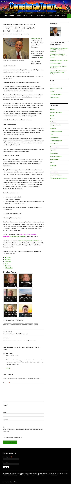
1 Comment (26, 34)
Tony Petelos (29, 324)
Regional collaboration (56, 156)
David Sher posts (54, 137)
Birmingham (8, 324)
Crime (51, 134)
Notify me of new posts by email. (13, 437)
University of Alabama (56, 175)
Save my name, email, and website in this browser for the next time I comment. (23, 430)
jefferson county (18, 324)
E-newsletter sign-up (28, 15)
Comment (6, 383)
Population (53, 150)
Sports (52, 162)
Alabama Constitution (56, 112)
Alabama (52, 109)
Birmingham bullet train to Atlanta (59, 60)
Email (5, 412)
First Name (5, 462)
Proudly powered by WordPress (10, 482)
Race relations (54, 153)
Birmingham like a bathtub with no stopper (15, 332)
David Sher (17, 34)
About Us (18, 15)
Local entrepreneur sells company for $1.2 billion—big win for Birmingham (59, 49)
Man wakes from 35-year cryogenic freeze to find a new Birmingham (58, 72)
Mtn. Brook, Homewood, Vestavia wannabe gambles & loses (20, 339)
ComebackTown (8, 16)
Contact (63, 15)
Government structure (56, 140)
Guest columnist (41, 15)
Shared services (54, 159)
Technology (53, 165)
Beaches (52, 118)
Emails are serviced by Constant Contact (48, 474)
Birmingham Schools (55, 125)
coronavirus (53, 128)
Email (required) (7, 457)
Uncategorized (54, 172)
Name (5, 405)
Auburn (52, 115)
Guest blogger (7, 24)
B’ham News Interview (53, 15)
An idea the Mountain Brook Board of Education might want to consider (59, 55)
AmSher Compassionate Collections (29, 240)
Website (5, 419)
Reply (8, 368)
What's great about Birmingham (25, 24)
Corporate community (56, 131)
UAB (13, 24)
